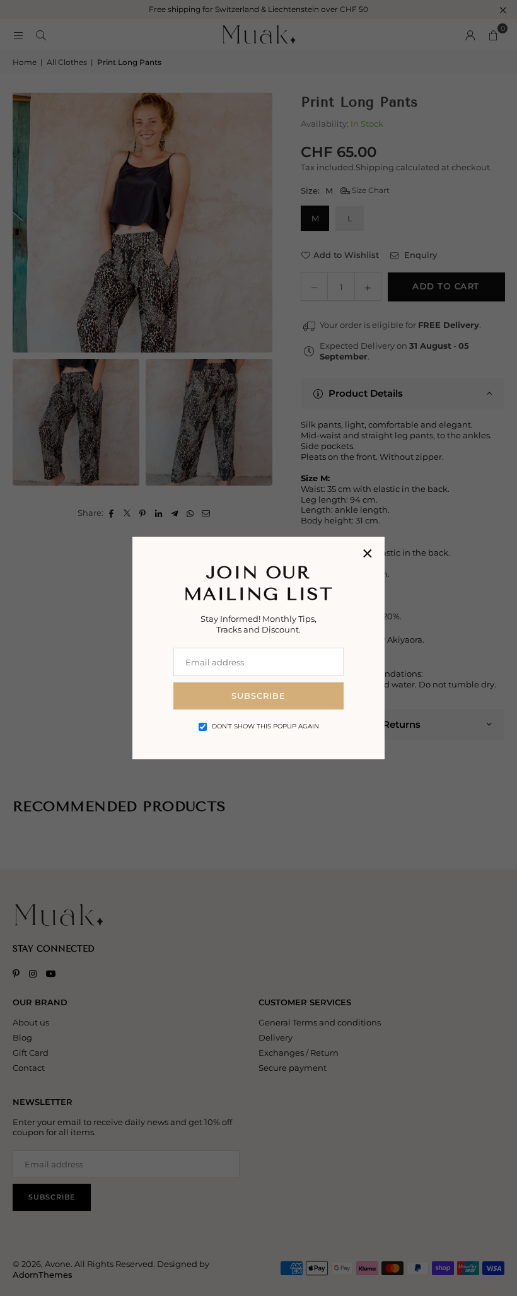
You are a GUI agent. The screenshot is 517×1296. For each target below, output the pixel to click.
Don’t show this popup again (265, 726)
